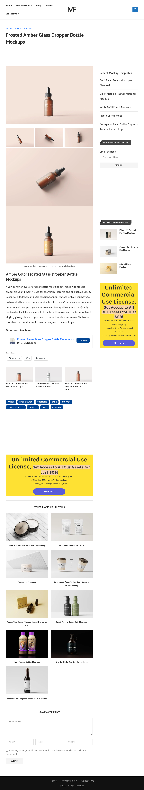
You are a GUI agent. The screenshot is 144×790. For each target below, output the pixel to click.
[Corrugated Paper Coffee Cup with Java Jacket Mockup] (72, 564)
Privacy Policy (69, 780)
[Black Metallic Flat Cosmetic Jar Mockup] (27, 527)
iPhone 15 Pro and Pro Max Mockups (127, 231)
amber (11, 402)
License (49, 5)
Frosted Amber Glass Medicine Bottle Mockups (76, 386)
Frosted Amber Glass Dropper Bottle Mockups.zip (45, 339)
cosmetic (42, 402)
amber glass (25, 402)
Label (45, 407)
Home (9, 5)
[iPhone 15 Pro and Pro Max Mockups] (108, 234)
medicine (56, 407)
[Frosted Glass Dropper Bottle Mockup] (48, 374)
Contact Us (11, 13)
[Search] (135, 9)
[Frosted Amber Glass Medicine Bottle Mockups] (78, 374)
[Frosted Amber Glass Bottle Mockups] (19, 374)
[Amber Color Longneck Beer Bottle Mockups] (27, 680)
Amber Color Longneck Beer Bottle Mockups (27, 698)
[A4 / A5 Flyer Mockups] (108, 268)
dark (54, 402)
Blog (38, 5)
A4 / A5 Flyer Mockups (125, 265)
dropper (66, 402)
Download (83, 340)
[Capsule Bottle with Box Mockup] (108, 251)
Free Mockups (23, 5)
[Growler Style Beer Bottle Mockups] (72, 644)
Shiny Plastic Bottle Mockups (27, 662)
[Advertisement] (57, 55)
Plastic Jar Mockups (27, 582)
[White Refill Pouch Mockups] (72, 527)
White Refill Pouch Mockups (71, 545)
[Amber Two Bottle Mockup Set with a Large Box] (27, 604)
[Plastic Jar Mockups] (27, 564)
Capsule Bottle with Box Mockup (128, 248)
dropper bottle (16, 407)
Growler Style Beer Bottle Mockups (72, 662)
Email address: (108, 151)
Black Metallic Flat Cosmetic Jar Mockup (26, 545)
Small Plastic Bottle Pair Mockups (71, 622)
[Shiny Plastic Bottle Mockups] (27, 644)
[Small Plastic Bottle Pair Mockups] (72, 604)
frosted (33, 407)
